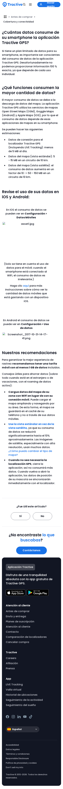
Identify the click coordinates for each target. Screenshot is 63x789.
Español (17, 729)
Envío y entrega (16, 616)
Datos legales (13, 749)
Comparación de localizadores (26, 637)
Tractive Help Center (5, 17)
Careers (11, 658)
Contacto (12, 632)
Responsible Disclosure (17, 758)
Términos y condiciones (18, 754)
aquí (26, 286)
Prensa (10, 668)
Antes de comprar (22, 16)
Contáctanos (31, 550)
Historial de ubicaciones (21, 695)
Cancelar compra (17, 642)
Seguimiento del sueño (21, 705)
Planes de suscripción (20, 621)
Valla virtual (13, 689)
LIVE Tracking (14, 684)
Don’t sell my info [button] (14, 767)
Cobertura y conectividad (18, 21)
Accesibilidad (12, 745)
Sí (20, 516)
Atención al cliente (18, 627)
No (42, 516)
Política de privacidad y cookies (21, 763)
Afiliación (12, 663)
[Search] (24, 4)
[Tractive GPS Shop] (12, 4)
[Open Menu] (30, 4)
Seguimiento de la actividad (24, 700)
